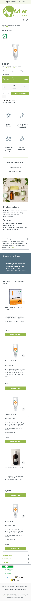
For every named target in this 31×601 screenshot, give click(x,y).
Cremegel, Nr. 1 (10, 361)
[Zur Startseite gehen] (15, 11)
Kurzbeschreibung (15, 167)
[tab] (15, 243)
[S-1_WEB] (15, 52)
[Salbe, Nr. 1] (15, 511)
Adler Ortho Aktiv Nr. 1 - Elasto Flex (13, 308)
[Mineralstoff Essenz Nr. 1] (15, 457)
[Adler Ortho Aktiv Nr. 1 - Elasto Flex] (15, 297)
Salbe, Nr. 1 (9, 521)
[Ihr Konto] (23, 20)
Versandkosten (7, 595)
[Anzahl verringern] (3, 93)
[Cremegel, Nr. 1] (15, 350)
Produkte (5, 562)
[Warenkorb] (27, 20)
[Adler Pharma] (15, 36)
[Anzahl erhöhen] (8, 93)
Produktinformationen (15, 171)
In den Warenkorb (20, 93)
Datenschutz (20, 586)
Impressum (5, 586)
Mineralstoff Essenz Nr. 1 (14, 468)
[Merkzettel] (19, 20)
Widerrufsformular (20, 589)
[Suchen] (15, 20)
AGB (26, 586)
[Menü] (4, 20)
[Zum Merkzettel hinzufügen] (23, 302)
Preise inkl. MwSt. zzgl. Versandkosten (12, 67)
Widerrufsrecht (9, 589)
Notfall (12, 586)
